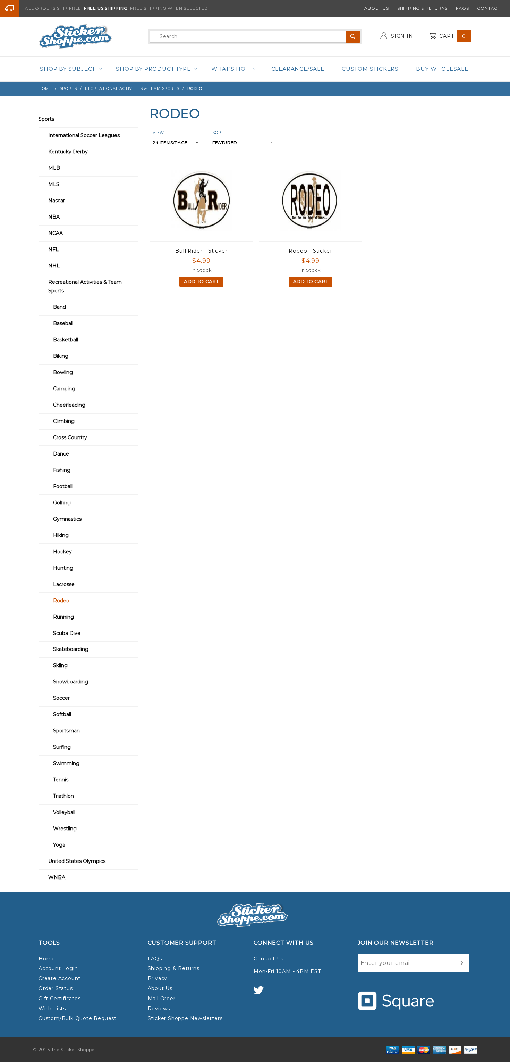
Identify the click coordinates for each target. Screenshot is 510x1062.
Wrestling (65, 828)
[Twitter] (262, 993)
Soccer (61, 698)
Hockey (62, 552)
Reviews (159, 1008)
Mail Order (162, 998)
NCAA (55, 233)
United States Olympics (76, 861)
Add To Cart (201, 281)
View (158, 132)
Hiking (61, 535)
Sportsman (66, 731)
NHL (54, 266)
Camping (64, 388)
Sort (218, 132)
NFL (53, 249)
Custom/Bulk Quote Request (78, 1018)
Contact (488, 8)
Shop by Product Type (153, 69)
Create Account (59, 978)
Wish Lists (52, 1008)
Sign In (401, 36)
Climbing (64, 421)
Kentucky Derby (68, 151)
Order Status (56, 988)
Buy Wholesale (442, 69)
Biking (60, 356)
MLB (54, 168)
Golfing (62, 503)
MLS (53, 184)
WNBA (56, 877)
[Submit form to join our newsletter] (460, 963)
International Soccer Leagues (84, 135)
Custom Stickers (370, 69)
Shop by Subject (67, 69)
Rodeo (61, 600)
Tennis (60, 779)
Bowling (63, 372)
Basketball (65, 340)
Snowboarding (70, 682)
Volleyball (64, 812)
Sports (46, 119)
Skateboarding (70, 649)
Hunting (63, 568)
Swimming (66, 763)
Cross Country (70, 437)
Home (47, 958)
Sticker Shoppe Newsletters (185, 1018)
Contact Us (268, 958)
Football (63, 486)
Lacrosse (64, 584)
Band (59, 307)
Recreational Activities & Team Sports (85, 286)
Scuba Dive (66, 633)
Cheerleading (69, 405)
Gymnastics (67, 519)
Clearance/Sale (297, 69)
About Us (376, 8)
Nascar (56, 200)
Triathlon (63, 796)
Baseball (63, 323)
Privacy (158, 978)
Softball (62, 714)
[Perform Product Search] (353, 37)
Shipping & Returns (422, 8)
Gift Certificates (60, 998)
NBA (54, 217)
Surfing (62, 747)
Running (63, 617)
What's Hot (230, 69)
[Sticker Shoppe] (75, 36)
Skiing (60, 665)
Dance (61, 454)
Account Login (58, 968)
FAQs (462, 8)
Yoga (59, 845)
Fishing (61, 470)
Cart (451, 36)
